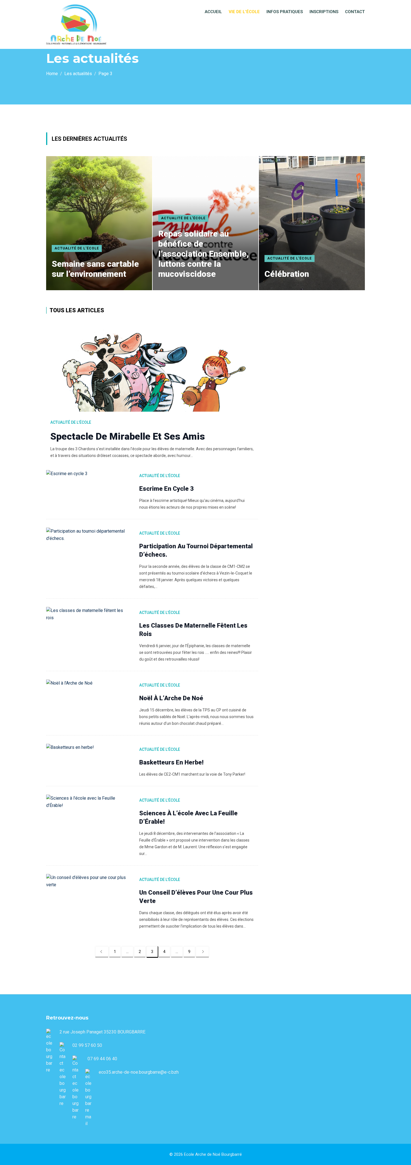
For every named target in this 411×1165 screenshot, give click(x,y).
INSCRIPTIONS (324, 11)
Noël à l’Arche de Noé (171, 698)
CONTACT (355, 11)
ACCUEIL (213, 11)
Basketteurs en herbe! (171, 762)
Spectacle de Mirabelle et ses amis (127, 436)
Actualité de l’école (77, 248)
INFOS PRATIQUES (284, 11)
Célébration (286, 274)
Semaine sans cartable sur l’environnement (95, 269)
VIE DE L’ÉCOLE (244, 11)
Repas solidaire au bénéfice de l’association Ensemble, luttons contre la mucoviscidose (203, 254)
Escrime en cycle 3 (166, 488)
